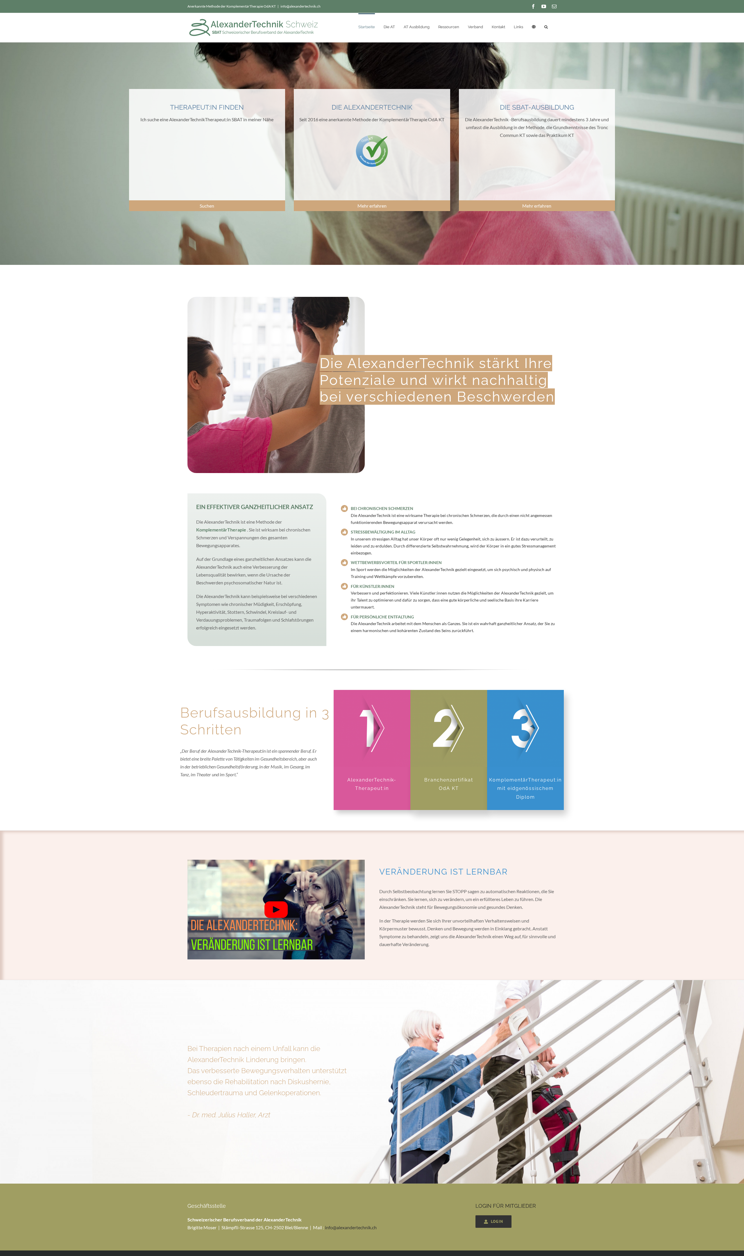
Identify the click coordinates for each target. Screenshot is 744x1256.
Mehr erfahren (372, 205)
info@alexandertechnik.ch (300, 6)
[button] (546, 26)
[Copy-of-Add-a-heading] (276, 862)
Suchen (207, 205)
